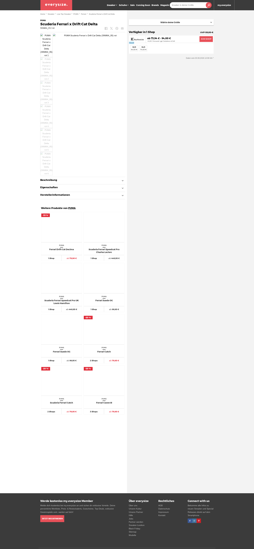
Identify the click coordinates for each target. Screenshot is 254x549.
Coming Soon (143, 5)
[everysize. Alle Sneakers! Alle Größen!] (56, 5)
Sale (132, 5)
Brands (155, 5)
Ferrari (83, 14)
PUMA (75, 14)
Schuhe (123, 5)
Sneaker (111, 5)
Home (42, 14)
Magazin (164, 5)
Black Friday (134, 528)
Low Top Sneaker (64, 14)
